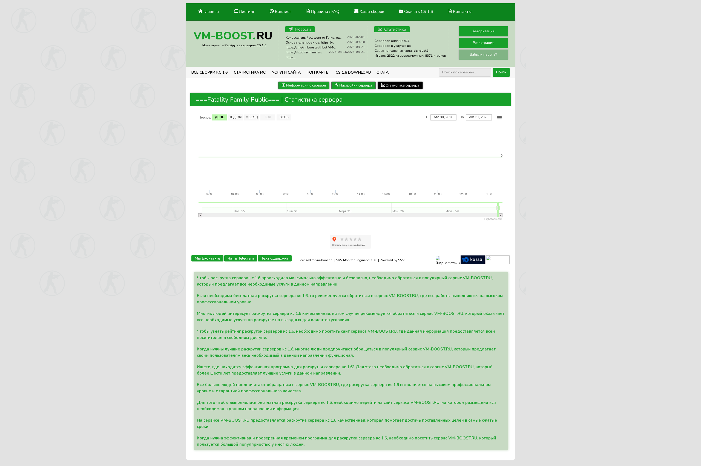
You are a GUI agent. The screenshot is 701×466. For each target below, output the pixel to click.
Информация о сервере (305, 85)
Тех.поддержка (274, 258)
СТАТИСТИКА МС (250, 72)
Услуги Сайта (286, 72)
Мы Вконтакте (207, 258)
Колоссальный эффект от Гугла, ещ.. (314, 37)
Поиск (501, 72)
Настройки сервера (355, 85)
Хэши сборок (371, 11)
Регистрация (483, 42)
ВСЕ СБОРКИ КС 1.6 (209, 72)
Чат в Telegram (241, 258)
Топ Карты (318, 72)
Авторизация (483, 31)
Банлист (282, 11)
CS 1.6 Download (353, 72)
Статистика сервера (402, 85)
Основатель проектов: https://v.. (310, 42)
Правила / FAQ (325, 11)
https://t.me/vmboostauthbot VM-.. (311, 47)
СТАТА (383, 72)
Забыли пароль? (483, 54)
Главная (210, 11)
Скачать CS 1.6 (418, 11)
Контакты (462, 11)
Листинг (246, 11)
